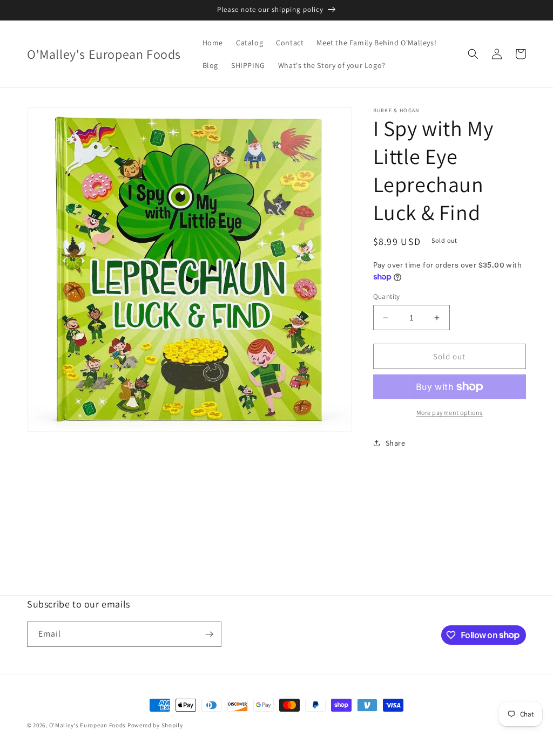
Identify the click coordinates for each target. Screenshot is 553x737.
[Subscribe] (209, 634)
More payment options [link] (449, 412)
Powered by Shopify (155, 725)
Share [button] (396, 443)
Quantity (386, 296)
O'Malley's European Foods (87, 725)
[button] (473, 54)
